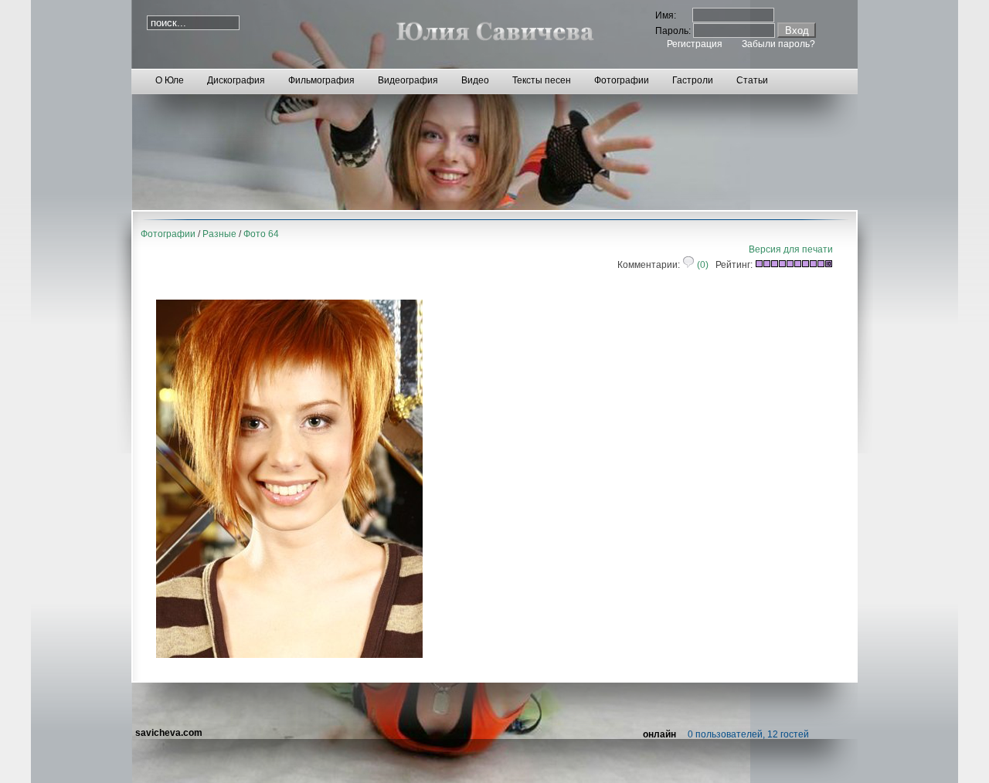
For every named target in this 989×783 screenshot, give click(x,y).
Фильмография (321, 80)
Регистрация (694, 44)
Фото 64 (261, 234)
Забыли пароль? (778, 44)
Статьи (752, 80)
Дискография (236, 80)
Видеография (408, 80)
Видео (475, 80)
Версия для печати (791, 249)
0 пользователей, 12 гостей (748, 734)
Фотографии (621, 80)
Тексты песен (541, 80)
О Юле (169, 80)
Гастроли (692, 80)
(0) (702, 264)
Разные (219, 234)
